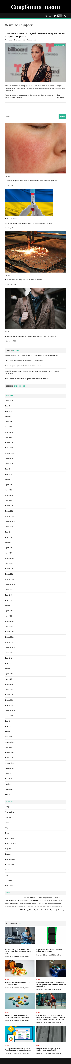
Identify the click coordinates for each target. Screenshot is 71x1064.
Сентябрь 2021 (10, 710)
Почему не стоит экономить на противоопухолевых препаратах (27, 379)
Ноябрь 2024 (9, 511)
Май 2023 (8, 605)
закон (31, 900)
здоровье (42, 900)
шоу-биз (19, 97)
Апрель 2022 (9, 674)
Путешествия (9, 864)
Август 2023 (9, 590)
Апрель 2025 (9, 485)
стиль (17, 910)
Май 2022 (8, 668)
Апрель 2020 (9, 789)
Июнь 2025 (8, 474)
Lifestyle (7, 807)
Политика (8, 854)
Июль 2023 (8, 595)
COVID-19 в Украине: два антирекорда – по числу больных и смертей (28, 223)
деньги (7, 900)
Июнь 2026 (8, 411)
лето (54, 903)
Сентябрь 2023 (10, 584)
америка (13, 95)
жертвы (16, 900)
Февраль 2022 (9, 684)
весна (37, 898)
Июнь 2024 (8, 537)
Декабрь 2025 (9, 443)
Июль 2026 (8, 406)
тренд (26, 910)
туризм (32, 910)
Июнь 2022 (8, 663)
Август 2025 (9, 464)
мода (21, 906)
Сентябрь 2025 (10, 458)
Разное (7, 176)
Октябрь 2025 (9, 453)
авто (6, 898)
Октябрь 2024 (9, 516)
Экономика (9, 885)
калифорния (42, 95)
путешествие (49, 906)
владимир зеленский (46, 898)
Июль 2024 (8, 532)
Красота (7, 822)
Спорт (7, 875)
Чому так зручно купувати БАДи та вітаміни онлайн (23, 366)
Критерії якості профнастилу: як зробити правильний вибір (48, 1049)
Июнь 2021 (8, 726)
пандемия (30, 906)
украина (46, 909)
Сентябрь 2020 (10, 768)
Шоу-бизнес (8, 30)
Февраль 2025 (9, 495)
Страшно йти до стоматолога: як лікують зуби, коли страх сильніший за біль (31, 355)
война (56, 898)
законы (35, 900)
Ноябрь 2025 (9, 448)
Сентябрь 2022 (10, 647)
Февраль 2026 (9, 432)
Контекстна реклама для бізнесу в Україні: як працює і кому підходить (18, 1049)
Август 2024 (9, 527)
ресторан (50, 95)
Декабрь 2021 (9, 695)
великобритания (29, 898)
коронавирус (32, 903)
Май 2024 (8, 542)
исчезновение (9, 903)
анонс (21, 898)
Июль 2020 (8, 779)
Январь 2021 (9, 747)
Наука (7, 833)
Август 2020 (9, 773)
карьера (21, 903)
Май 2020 (8, 784)
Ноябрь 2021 (9, 700)
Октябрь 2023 (9, 579)
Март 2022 (8, 679)
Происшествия (10, 859)
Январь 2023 (9, 626)
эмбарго (63, 910)
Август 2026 (9, 401)
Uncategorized (9, 812)
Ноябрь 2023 (9, 574)
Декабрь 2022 (9, 632)
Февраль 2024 (9, 558)
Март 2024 (8, 553)
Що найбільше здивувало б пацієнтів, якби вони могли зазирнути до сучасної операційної (51, 984)
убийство (37, 910)
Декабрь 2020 (9, 753)
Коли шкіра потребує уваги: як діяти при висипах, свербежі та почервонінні (31, 181)
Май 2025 (8, 479)
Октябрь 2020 (9, 763)
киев (25, 903)
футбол (58, 910)
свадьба (13, 97)
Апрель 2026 (9, 422)
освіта (25, 906)
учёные (53, 910)
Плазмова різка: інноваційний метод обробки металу (23, 280)
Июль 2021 (8, 721)
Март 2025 (8, 490)
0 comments (32, 40)
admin (10, 40)
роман (7, 97)
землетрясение (51, 900)
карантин (16, 903)
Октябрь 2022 (9, 642)
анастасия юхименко (13, 898)
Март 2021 (8, 737)
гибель (60, 898)
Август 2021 (9, 716)
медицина (14, 906)
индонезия (59, 900)
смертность (8, 910)
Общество (8, 849)
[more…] (12, 90)
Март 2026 (8, 427)
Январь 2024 (9, 563)
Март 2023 (8, 616)
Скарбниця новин (35, 6)
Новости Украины (11, 218)
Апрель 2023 (9, 611)
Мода (6, 828)
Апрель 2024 (9, 548)
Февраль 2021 (9, 742)
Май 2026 (8, 416)
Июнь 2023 (8, 600)
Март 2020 (8, 795)
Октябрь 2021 (9, 705)
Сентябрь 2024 (10, 521)
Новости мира (9, 838)
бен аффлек (21, 95)
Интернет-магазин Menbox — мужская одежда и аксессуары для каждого (30, 336)
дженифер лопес (31, 95)
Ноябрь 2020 (9, 758)
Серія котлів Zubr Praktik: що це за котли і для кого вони (24, 361)
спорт (13, 910)
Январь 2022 (9, 689)
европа (12, 900)
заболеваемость (24, 900)
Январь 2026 (9, 437)
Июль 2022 (8, 658)
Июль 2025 (8, 469)
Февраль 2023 (9, 621)
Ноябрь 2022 (9, 637)
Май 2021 (8, 732)
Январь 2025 (9, 500)
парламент (37, 906)
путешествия (57, 906)
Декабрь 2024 (9, 506)
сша (21, 909)
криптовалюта (49, 903)
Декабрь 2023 (9, 569)
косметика (41, 903)
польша (42, 906)
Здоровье (8, 817)
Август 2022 (9, 653)
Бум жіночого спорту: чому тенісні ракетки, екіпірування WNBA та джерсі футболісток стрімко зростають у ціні (50, 1017)
